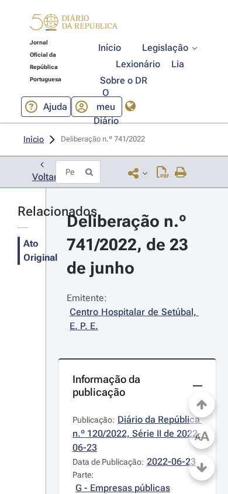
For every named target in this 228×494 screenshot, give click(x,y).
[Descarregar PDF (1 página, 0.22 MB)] (163, 173)
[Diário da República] (74, 25)
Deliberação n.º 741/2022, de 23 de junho (129, 245)
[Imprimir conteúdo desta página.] (181, 173)
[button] (74, 24)
